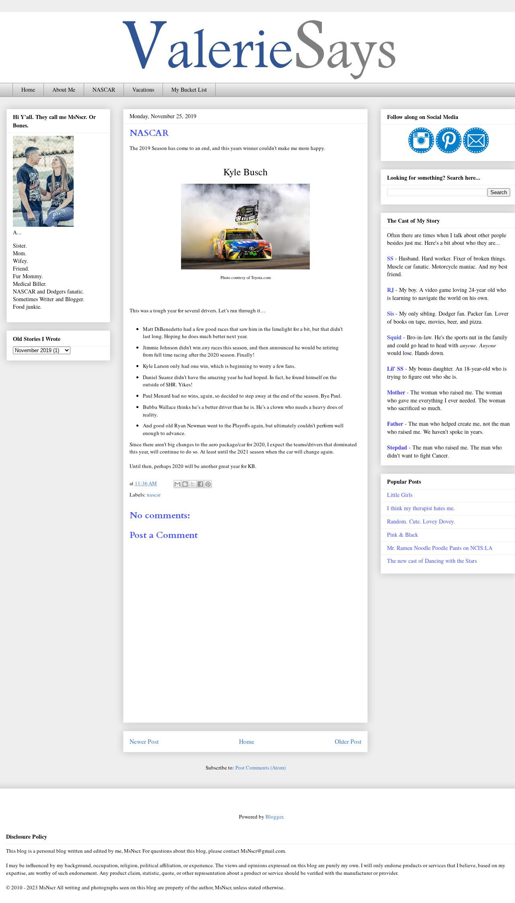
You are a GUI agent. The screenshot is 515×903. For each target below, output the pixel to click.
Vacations (143, 89)
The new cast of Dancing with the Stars (432, 560)
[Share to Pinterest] (208, 484)
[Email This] (177, 484)
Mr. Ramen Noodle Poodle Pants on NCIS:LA (439, 548)
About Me (63, 89)
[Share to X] (193, 484)
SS (390, 258)
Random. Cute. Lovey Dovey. (421, 521)
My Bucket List (189, 89)
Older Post (348, 741)
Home (28, 89)
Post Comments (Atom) (260, 767)
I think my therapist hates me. (421, 508)
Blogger (274, 816)
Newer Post (144, 741)
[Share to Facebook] (200, 484)
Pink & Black (402, 534)
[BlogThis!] (185, 484)
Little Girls (399, 495)
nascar (154, 494)
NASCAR (104, 89)
